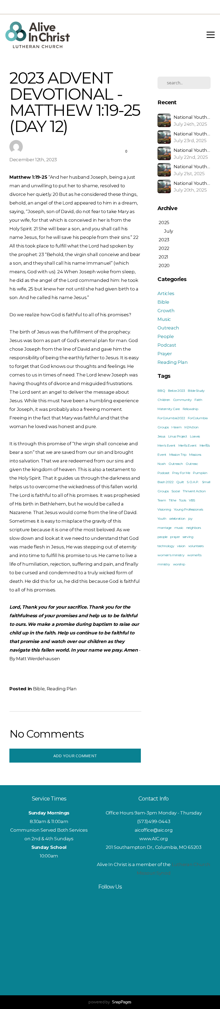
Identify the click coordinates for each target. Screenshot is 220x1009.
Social (175, 491)
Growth (165, 310)
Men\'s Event (187, 445)
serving (188, 537)
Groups (162, 427)
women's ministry (170, 555)
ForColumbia (197, 418)
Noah (161, 464)
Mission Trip (177, 455)
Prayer (164, 353)
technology (165, 546)
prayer (175, 537)
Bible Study (196, 391)
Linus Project (177, 436)
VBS (192, 500)
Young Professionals (188, 509)
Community (182, 400)
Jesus (161, 436)
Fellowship (190, 409)
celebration (177, 518)
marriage (164, 528)
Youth (161, 518)
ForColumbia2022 (171, 418)
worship (179, 564)
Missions (195, 455)
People (165, 336)
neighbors (193, 528)
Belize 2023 (176, 391)
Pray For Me (181, 473)
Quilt (180, 482)
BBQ (161, 391)
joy (190, 518)
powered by (110, 1002)
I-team (176, 427)
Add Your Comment (75, 755)
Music (164, 319)
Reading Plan (62, 688)
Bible (39, 688)
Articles (165, 293)
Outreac (192, 464)
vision (181, 546)
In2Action (191, 427)
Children (163, 400)
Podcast (166, 345)
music (178, 528)
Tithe (172, 500)
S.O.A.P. (193, 482)
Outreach (168, 328)
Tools (182, 500)
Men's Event (166, 445)
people (162, 537)
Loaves (195, 436)
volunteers (196, 546)
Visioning (164, 509)
